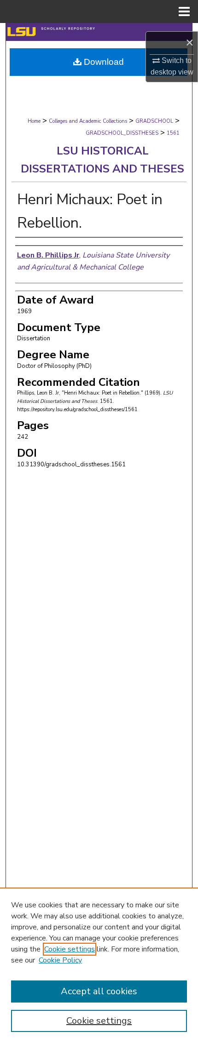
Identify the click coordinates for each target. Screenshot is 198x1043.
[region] (99, 965)
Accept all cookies (99, 991)
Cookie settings (69, 949)
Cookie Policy (60, 960)
